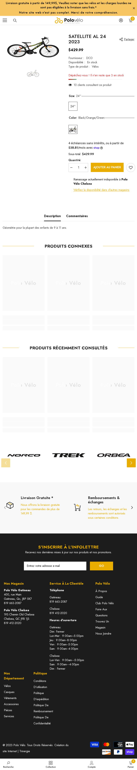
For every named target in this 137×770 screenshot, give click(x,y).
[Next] (131, 462)
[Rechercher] (15, 20)
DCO (89, 58)
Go (101, 566)
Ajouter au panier (107, 167)
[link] (24, 322)
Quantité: (74, 160)
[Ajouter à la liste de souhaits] (130, 167)
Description (52, 216)
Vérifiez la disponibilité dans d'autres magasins (101, 190)
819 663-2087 (12, 603)
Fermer (134, 8)
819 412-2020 (12, 623)
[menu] (5, 20)
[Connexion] (121, 20)
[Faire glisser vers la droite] (132, 508)
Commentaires (77, 216)
